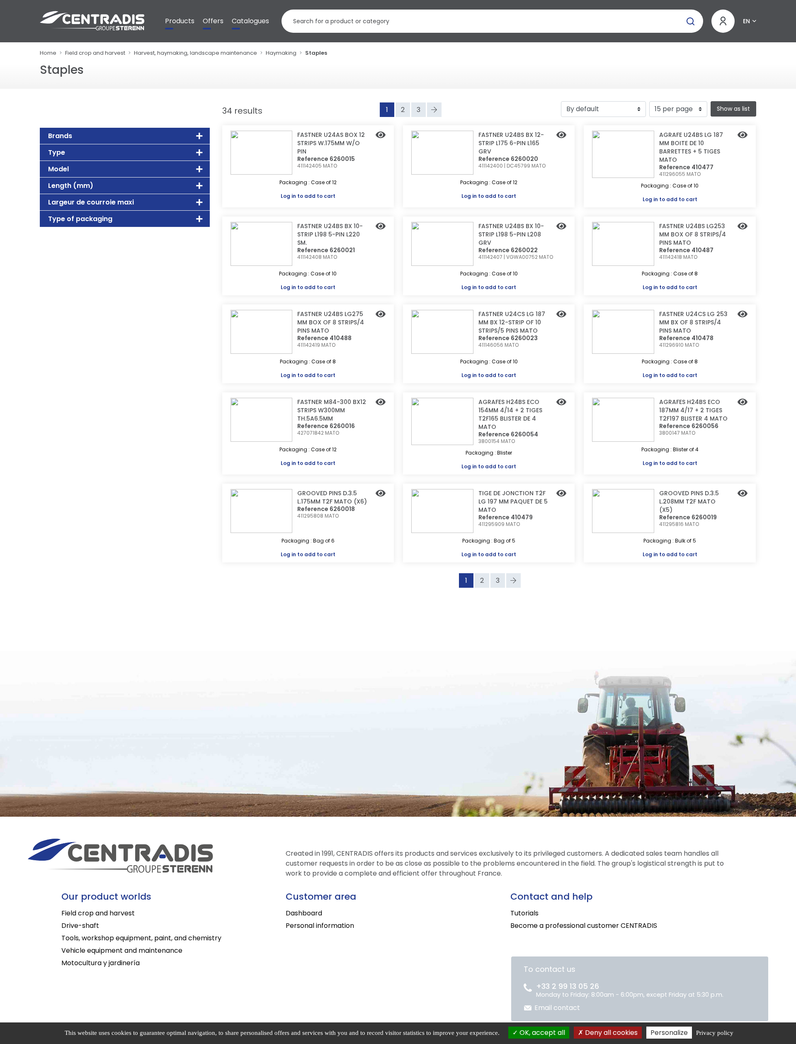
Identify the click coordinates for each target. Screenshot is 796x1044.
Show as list (733, 109)
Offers (213, 21)
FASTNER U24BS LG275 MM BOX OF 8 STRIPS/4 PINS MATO (330, 322)
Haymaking (281, 53)
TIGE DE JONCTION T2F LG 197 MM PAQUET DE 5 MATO (513, 501)
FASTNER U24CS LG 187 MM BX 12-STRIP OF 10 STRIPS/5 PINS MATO (511, 322)
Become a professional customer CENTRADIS (583, 925)
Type (56, 152)
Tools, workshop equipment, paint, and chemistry (141, 938)
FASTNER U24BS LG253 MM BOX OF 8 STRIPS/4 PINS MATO (692, 234)
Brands (60, 136)
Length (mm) (70, 185)
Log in (288, 196)
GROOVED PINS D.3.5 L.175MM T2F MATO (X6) (332, 497)
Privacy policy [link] (714, 1032)
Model (58, 169)
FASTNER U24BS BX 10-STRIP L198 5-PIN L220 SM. (330, 234)
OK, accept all (541, 1032)
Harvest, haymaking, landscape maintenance (195, 53)
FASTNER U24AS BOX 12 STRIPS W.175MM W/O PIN (331, 143)
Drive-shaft (80, 925)
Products (179, 21)
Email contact (557, 1007)
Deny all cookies (610, 1032)
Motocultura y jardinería (100, 963)
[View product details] (380, 136)
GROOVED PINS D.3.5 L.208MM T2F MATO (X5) (689, 501)
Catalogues (250, 21)
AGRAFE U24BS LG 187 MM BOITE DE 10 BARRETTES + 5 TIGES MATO (691, 147)
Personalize (669, 1032)
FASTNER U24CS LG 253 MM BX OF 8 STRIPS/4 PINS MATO (693, 322)
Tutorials (524, 913)
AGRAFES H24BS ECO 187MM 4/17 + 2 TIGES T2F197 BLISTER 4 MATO (693, 410)
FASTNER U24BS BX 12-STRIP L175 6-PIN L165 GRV (511, 143)
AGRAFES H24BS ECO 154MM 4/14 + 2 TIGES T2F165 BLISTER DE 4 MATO (510, 414)
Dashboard (304, 913)
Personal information (320, 925)
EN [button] (746, 21)
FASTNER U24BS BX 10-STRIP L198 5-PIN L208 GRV (511, 234)
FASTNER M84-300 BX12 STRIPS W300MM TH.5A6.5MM (331, 410)
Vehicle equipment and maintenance (121, 950)
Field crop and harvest (95, 53)
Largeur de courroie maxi (91, 202)
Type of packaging (80, 219)
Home (48, 53)
